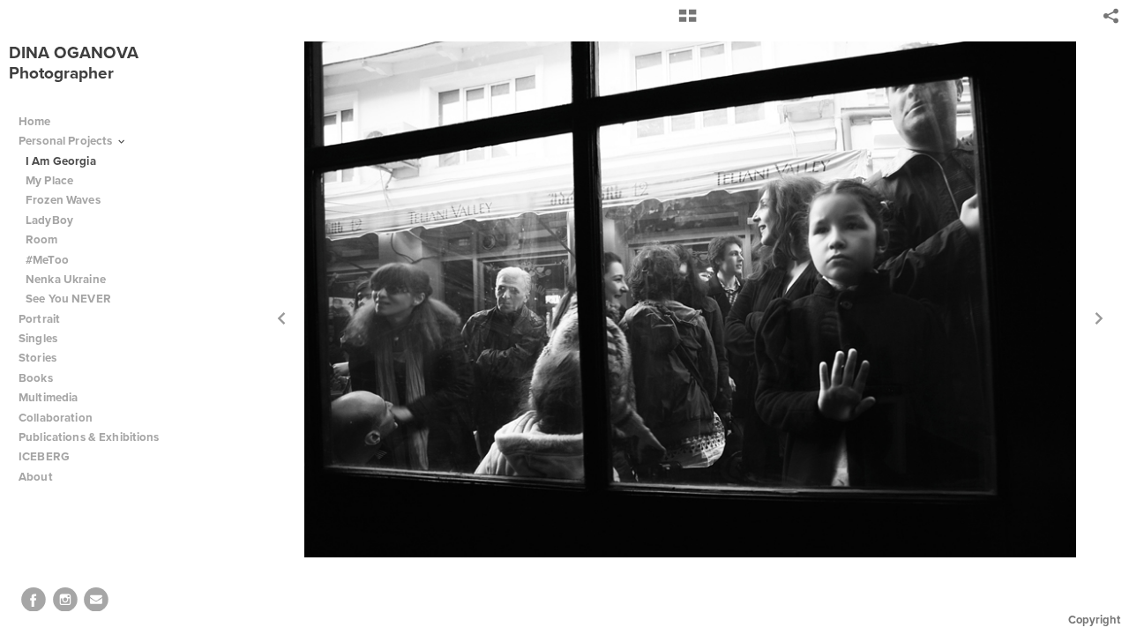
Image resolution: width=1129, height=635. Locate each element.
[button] (687, 22)
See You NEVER (68, 298)
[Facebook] (33, 599)
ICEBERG (44, 456)
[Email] (96, 599)
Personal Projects (67, 140)
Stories (39, 357)
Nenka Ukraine (66, 279)
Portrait (39, 318)
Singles (38, 338)
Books (37, 378)
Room (42, 239)
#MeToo (47, 259)
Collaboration (57, 417)
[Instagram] (65, 599)
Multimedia (48, 397)
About (37, 476)
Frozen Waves (63, 199)
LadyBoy (49, 220)
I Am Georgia (61, 161)
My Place (49, 180)
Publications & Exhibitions (89, 437)
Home (35, 121)
